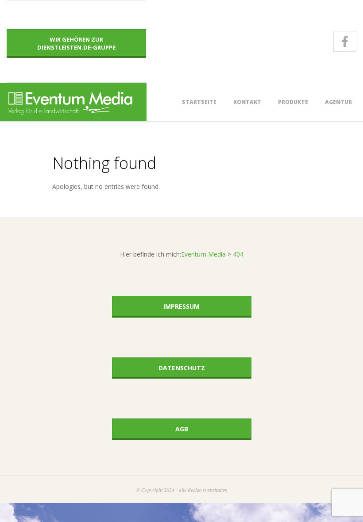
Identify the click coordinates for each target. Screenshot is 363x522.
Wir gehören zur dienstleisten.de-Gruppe (76, 43)
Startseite (199, 102)
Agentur (338, 102)
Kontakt (247, 102)
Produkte (293, 102)
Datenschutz (181, 368)
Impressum (181, 306)
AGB (181, 429)
